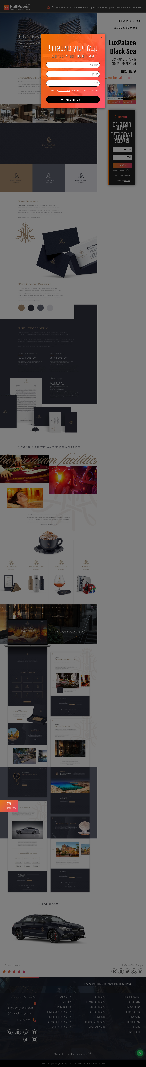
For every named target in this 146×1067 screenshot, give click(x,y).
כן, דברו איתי (73, 99)
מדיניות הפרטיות (64, 90)
